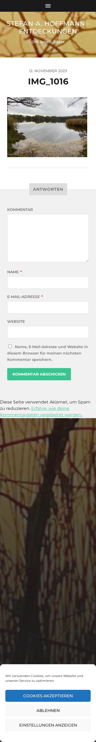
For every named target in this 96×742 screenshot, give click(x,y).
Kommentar (20, 209)
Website (16, 321)
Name (14, 272)
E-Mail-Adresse (25, 296)
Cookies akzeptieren (48, 695)
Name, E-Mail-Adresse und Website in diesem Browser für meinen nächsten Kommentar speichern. (47, 353)
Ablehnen (48, 710)
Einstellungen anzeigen (48, 725)
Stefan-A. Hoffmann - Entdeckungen (48, 27)
